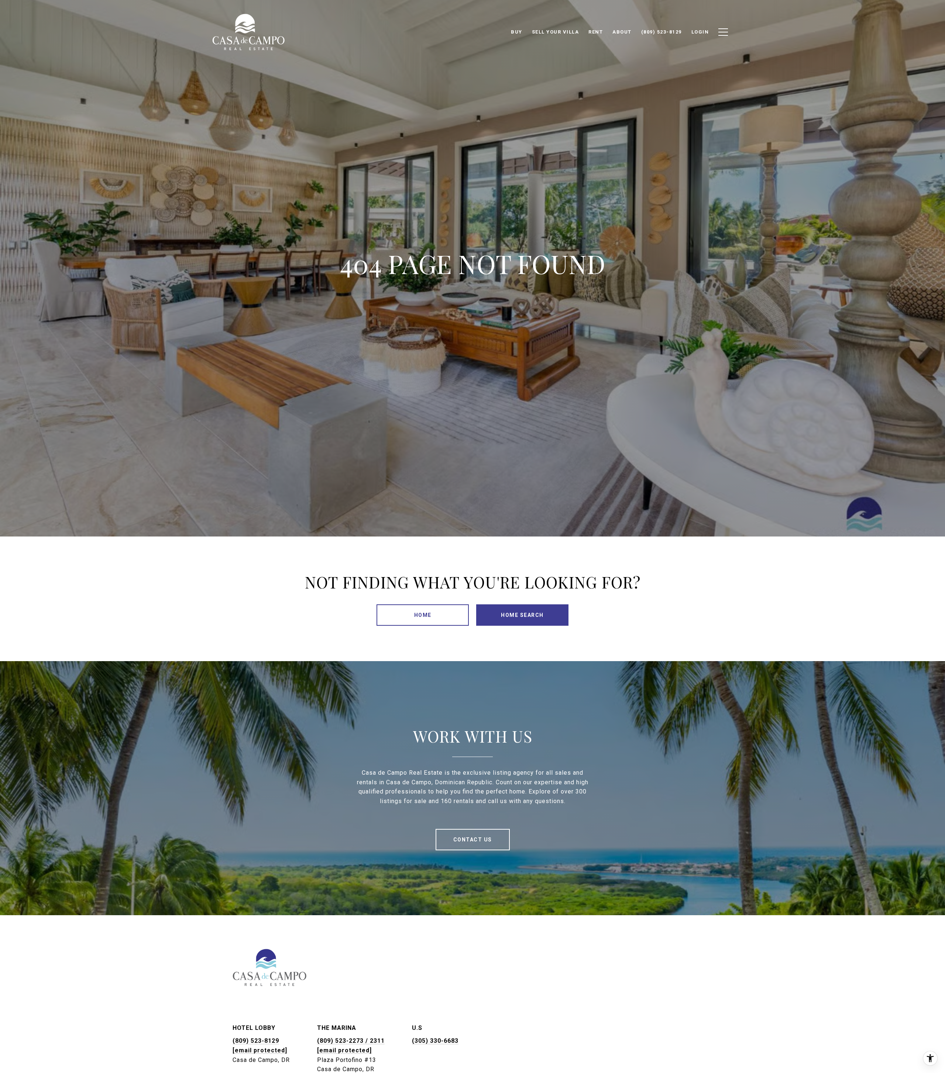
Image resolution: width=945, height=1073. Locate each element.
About (622, 32)
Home (423, 615)
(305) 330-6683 (435, 1040)
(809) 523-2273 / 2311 (351, 1040)
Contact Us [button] (472, 840)
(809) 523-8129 (256, 1040)
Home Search (522, 615)
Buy (516, 32)
